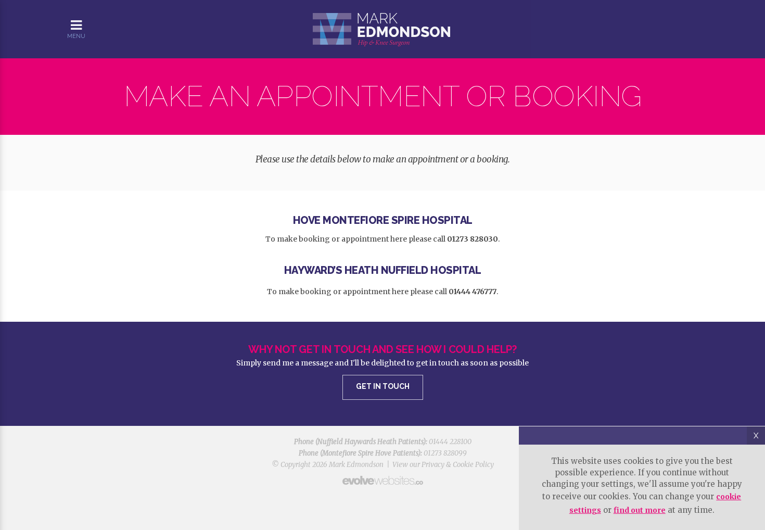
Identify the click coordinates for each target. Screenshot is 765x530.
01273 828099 (445, 453)
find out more (640, 510)
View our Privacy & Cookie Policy (443, 464)
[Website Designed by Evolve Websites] (382, 480)
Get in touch (383, 386)
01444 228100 (450, 441)
